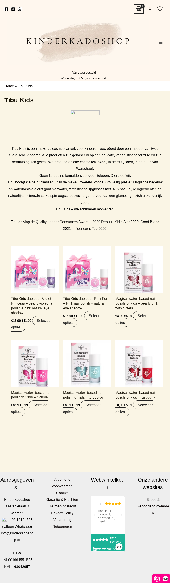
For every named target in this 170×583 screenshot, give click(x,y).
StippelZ (153, 499)
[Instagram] (13, 9)
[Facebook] (6, 9)
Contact (62, 493)
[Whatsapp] (20, 9)
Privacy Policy (62, 513)
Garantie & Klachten (62, 499)
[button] (150, 9)
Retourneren (62, 527)
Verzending (62, 520)
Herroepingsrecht (62, 506)
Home (9, 86)
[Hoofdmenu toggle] (161, 44)
